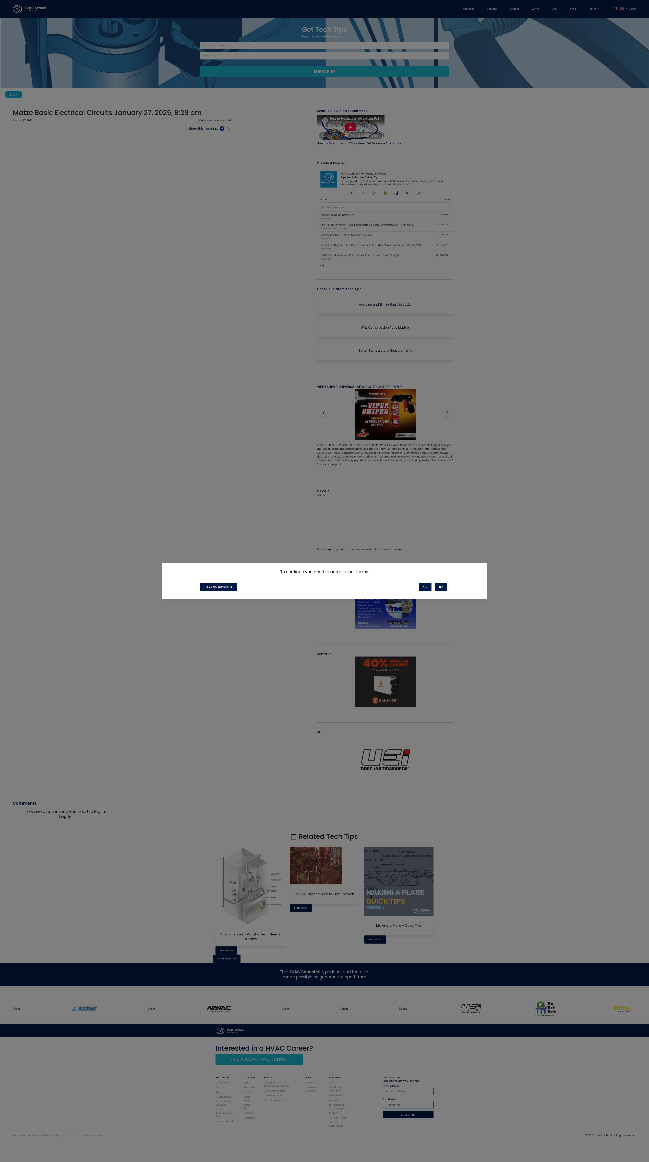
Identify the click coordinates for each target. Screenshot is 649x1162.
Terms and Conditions (219, 587)
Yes (425, 587)
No (441, 587)
